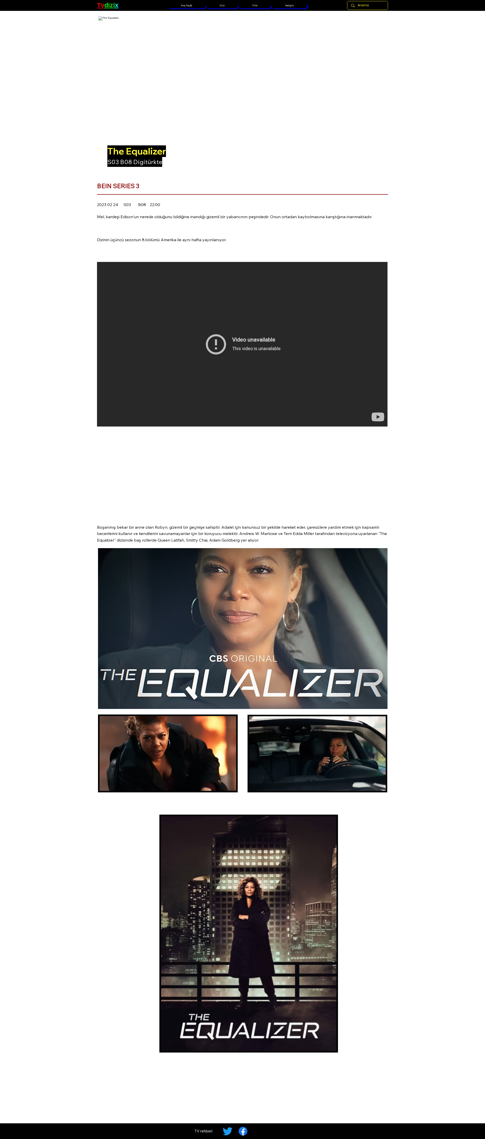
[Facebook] (243, 1131)
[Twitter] (227, 1131)
